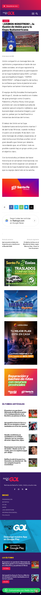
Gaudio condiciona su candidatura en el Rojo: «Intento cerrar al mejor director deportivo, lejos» (14, 437)
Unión (6, 21)
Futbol (6, 568)
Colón (5, 581)
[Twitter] (16, 207)
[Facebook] (11, 207)
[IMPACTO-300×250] (20, 319)
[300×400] (20, 366)
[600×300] (20, 198)
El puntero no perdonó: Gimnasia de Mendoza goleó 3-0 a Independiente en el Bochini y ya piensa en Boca (15, 413)
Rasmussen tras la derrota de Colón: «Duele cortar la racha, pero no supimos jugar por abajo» (15, 449)
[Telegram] (26, 207)
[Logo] (8, 13)
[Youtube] (26, 489)
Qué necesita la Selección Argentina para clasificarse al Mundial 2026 (11, 244)
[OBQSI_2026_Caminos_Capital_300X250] (20, 397)
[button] (21, 590)
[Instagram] (18, 489)
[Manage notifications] (36, 591)
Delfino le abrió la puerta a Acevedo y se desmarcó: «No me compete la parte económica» (15, 462)
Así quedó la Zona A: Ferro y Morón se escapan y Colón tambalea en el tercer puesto (15, 424)
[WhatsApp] (21, 207)
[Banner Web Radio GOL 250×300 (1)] (20, 288)
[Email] (31, 207)
